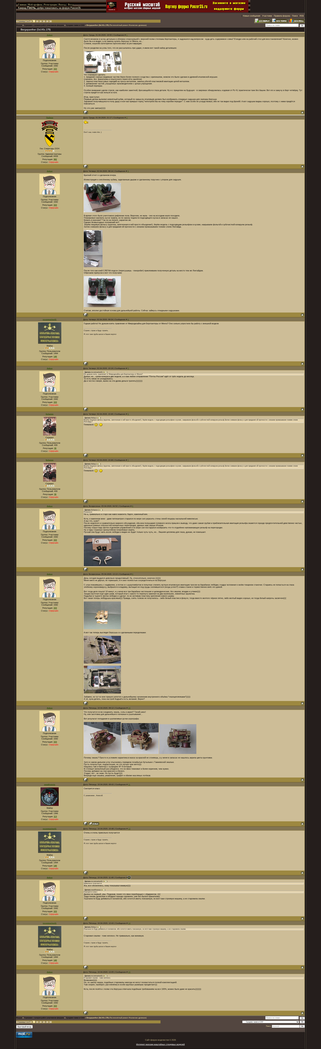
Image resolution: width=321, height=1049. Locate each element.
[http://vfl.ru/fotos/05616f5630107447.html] (102, 628)
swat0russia (49, 784)
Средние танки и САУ (75, 25)
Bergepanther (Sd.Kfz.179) (98, 25)
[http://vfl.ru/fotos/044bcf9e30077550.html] (93, 266)
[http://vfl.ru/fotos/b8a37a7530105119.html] (102, 565)
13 (129, 877)
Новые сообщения (251, 16)
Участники (267, 16)
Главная (22, 4)
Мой (30, 4)
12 (129, 829)
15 (129, 972)
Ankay (50, 35)
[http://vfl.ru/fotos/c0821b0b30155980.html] (102, 753)
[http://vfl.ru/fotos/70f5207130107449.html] (102, 693)
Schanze (50, 414)
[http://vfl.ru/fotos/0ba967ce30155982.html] (177, 753)
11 (129, 784)
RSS (302, 16)
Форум (19, 25)
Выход (62, 4)
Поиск (295, 16)
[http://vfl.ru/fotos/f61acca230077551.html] (102, 306)
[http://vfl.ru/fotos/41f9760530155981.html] (140, 753)
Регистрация (50, 4)
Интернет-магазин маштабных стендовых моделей (160, 1044)
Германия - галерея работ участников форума (44, 25)
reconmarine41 (49, 319)
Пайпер (49, 118)
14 (129, 923)
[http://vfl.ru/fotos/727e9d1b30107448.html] (102, 663)
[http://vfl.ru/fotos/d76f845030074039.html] (102, 72)
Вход (71, 4)
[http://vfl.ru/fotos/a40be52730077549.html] (102, 211)
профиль (37, 4)
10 (129, 708)
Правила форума (282, 16)
